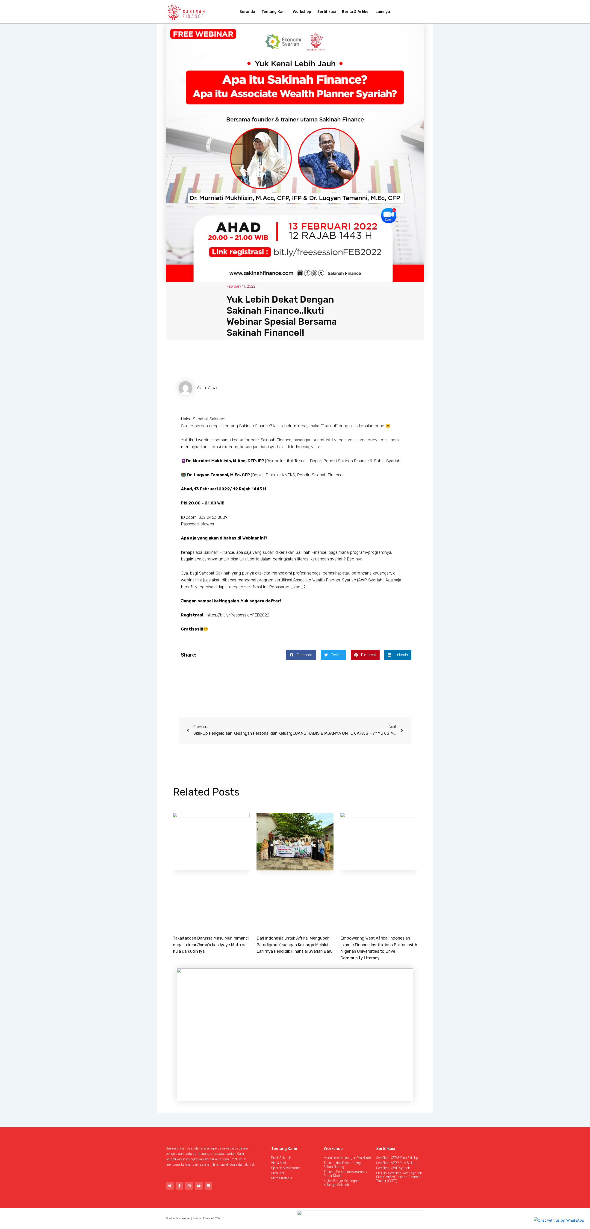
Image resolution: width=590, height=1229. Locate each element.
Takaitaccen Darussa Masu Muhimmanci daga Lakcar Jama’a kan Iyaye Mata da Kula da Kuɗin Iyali (211, 945)
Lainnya (383, 11)
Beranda (247, 11)
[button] (301, 655)
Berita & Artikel (355, 11)
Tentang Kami (273, 11)
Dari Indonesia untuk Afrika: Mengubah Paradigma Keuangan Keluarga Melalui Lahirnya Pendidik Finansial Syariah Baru (295, 945)
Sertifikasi (326, 11)
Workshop (302, 11)
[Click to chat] (559, 1219)
